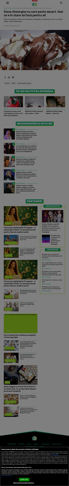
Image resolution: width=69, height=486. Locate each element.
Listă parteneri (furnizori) (6, 475)
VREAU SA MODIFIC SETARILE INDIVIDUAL (23, 483)
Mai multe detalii (54, 454)
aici (56, 460)
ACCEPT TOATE (24, 479)
